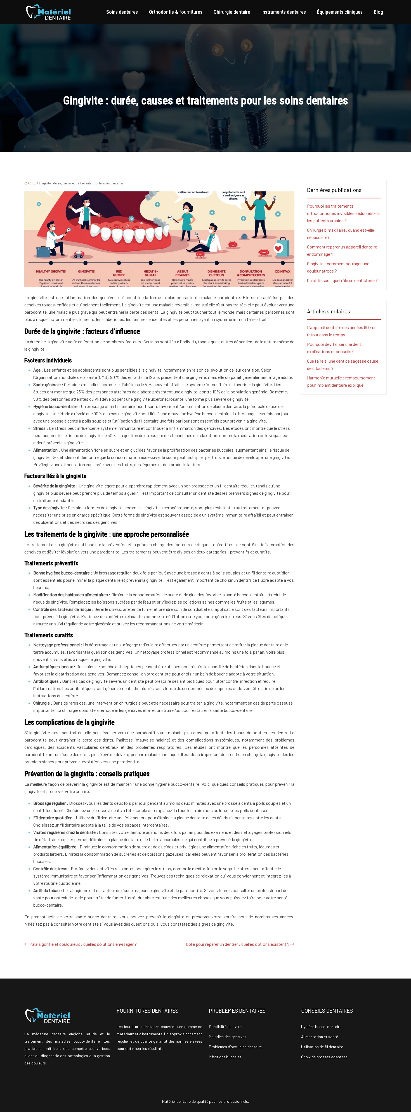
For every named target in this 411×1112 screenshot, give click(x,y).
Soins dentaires (122, 12)
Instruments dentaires (283, 12)
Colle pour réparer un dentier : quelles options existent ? (237, 944)
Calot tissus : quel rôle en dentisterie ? (342, 280)
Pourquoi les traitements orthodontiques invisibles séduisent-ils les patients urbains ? (343, 213)
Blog (378, 12)
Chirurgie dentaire (232, 12)
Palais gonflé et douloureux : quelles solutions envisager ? (83, 944)
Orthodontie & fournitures (175, 12)
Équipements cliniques (340, 12)
